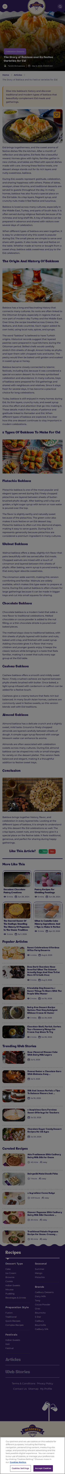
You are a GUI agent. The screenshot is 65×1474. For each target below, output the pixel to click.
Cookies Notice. (18, 1462)
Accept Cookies (43, 1468)
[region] (32, 1455)
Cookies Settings (20, 1468)
